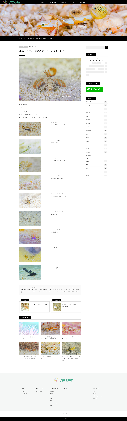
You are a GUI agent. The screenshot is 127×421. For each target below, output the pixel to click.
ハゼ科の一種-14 (71, 287)
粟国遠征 (52, 396)
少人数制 (55, 289)
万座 (96, 116)
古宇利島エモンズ (96, 123)
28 (87, 75)
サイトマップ (24, 393)
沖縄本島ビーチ (24, 46)
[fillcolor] (63, 381)
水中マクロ (25, 291)
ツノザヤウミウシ (54, 287)
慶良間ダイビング (72, 289)
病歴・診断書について (97, 396)
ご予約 (94, 393)
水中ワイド (37, 291)
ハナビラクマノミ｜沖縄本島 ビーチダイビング (28, 337)
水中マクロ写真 (31, 291)
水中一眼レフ (49, 291)
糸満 (96, 171)
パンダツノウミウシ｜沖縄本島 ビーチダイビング (71, 337)
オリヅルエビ (48, 287)
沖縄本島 (70, 291)
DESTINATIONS (64, 2)
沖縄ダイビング (55, 291)
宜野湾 (96, 126)
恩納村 (96, 134)
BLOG (74, 2)
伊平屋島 (96, 119)
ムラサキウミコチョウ (48, 289)
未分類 (96, 141)
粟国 (96, 168)
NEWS (23, 391)
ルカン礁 (96, 112)
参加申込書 (95, 398)
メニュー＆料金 (39, 391)
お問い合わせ (83, 2)
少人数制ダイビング (61, 289)
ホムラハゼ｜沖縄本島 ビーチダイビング (50, 357)
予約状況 (94, 391)
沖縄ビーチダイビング (63, 291)
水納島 (96, 148)
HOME (42, 2)
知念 (96, 164)
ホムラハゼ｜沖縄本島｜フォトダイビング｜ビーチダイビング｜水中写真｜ (50, 337)
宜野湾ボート (96, 130)
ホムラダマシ (36, 289)
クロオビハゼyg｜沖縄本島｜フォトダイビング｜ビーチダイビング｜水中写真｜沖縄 (71, 358)
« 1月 (87, 77)
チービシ (96, 105)
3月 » (89, 77)
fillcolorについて (52, 2)
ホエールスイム (96, 108)
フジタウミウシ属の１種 (28, 289)
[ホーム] (19, 36)
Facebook (61, 413)
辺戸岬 (96, 175)
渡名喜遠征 (52, 391)
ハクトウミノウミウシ (63, 287)
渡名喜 (96, 161)
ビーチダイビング (53, 403)
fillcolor (27, 287)
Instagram (63, 413)
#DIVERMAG (96, 101)
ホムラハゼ (41, 289)
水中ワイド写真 (43, 291)
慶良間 (67, 289)
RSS (66, 413)
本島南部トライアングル (96, 145)
